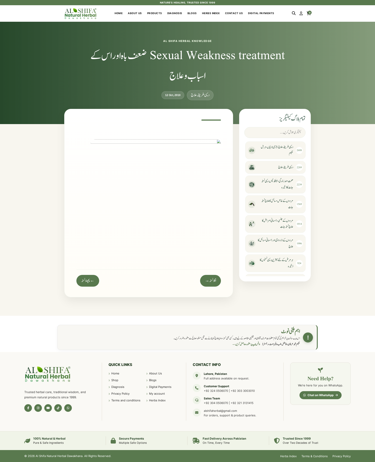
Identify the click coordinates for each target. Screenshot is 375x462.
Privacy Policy (120, 393)
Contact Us (234, 13)
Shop (114, 380)
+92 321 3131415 (242, 403)
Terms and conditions (125, 400)
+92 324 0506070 (216, 390)
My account (157, 393)
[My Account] (301, 13)
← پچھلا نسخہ (87, 281)
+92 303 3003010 (243, 390)
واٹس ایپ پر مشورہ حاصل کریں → (246, 344)
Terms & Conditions (314, 456)
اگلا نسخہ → (210, 281)
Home (119, 13)
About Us (135, 13)
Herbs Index (211, 13)
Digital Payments (261, 13)
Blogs (192, 13)
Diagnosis (174, 13)
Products (154, 13)
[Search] (294, 13)
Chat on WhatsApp (321, 395)
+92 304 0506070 (216, 403)
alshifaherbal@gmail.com (220, 410)
